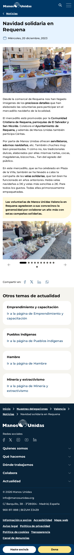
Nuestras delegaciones (32, 408)
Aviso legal (10, 526)
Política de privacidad (35, 526)
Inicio (6, 408)
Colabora (10, 473)
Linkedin (35, 440)
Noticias (12, 13)
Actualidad (11, 481)
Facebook (4, 440)
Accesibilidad (43, 520)
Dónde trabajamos (18, 465)
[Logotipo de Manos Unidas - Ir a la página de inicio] (17, 6)
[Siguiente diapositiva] (65, 265)
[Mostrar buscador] (59, 5)
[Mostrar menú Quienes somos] (69, 448)
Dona (54, 549)
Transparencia (40, 532)
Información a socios (17, 520)
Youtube (26, 440)
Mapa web (61, 520)
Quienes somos (15, 448)
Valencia (60, 408)
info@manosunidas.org (18, 497)
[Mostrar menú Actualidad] (69, 481)
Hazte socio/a (19, 549)
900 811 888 (10, 509)
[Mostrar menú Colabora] (69, 473)
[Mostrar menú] (67, 5)
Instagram (18, 440)
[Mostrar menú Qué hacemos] (69, 456)
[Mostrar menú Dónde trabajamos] (69, 465)
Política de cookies (16, 532)
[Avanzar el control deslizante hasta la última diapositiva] (9, 265)
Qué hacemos (14, 456)
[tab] (23, 263)
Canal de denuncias (16, 538)
